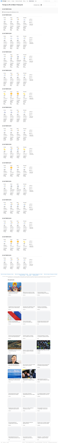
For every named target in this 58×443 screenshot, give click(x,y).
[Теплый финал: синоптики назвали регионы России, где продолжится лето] (14, 347)
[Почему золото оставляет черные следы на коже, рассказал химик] (43, 419)
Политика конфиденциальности (30, 442)
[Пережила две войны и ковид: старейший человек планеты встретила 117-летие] (14, 405)
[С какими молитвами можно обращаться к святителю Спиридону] (14, 289)
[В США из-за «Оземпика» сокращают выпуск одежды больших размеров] (43, 303)
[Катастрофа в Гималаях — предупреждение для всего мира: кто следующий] (29, 390)
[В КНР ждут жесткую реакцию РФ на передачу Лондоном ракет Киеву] (43, 361)
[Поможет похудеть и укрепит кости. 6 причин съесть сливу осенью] (29, 332)
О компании (4, 442)
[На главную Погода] (4, 1)
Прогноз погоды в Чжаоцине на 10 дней (50, 274)
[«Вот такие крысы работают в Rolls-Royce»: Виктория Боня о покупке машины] (14, 361)
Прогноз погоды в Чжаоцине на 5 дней (21, 274)
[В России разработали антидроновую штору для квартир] (14, 419)
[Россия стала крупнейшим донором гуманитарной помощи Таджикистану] (14, 318)
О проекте (23, 442)
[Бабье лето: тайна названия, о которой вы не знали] (29, 405)
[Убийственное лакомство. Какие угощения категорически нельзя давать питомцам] (29, 289)
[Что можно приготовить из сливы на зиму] (43, 347)
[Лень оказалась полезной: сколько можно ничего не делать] (29, 361)
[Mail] (1, 1)
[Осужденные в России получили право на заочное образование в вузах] (14, 303)
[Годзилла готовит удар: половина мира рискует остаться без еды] (14, 376)
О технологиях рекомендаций (38, 442)
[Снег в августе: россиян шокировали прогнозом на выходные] (29, 434)
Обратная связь (45, 442)
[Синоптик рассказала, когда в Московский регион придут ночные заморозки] (14, 390)
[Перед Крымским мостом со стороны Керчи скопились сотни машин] (14, 434)
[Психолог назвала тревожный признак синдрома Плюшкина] (29, 347)
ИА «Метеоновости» (54, 442)
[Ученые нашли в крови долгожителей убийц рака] (29, 318)
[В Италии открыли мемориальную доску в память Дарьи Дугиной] (14, 332)
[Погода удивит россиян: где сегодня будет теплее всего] (43, 405)
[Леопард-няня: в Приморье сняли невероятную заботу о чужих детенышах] (29, 303)
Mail (1, 442)
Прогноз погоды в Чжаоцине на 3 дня (7, 274)
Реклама (8, 442)
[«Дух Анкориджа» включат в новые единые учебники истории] (43, 376)
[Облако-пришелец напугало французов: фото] (29, 419)
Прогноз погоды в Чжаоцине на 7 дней (35, 274)
